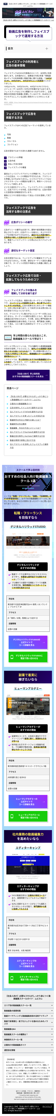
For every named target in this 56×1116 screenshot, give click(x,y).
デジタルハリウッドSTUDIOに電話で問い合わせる (29, 657)
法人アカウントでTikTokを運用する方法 (26, 411)
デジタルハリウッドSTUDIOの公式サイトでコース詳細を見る (26, 642)
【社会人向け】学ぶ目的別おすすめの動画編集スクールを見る (28, 375)
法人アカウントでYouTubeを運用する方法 (27, 432)
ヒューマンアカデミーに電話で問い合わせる (29, 816)
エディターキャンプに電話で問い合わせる (29, 978)
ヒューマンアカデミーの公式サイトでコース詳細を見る (26, 802)
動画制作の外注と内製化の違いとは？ (25, 420)
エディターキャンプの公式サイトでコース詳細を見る (26, 963)
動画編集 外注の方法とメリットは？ (25, 428)
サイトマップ (47, 1106)
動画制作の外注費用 (18, 424)
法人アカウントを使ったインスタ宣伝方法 (27, 416)
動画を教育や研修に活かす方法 (22, 440)
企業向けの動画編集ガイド (21, 403)
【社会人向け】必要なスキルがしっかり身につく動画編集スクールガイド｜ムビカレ (30, 5)
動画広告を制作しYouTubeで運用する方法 (27, 436)
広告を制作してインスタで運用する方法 (26, 407)
